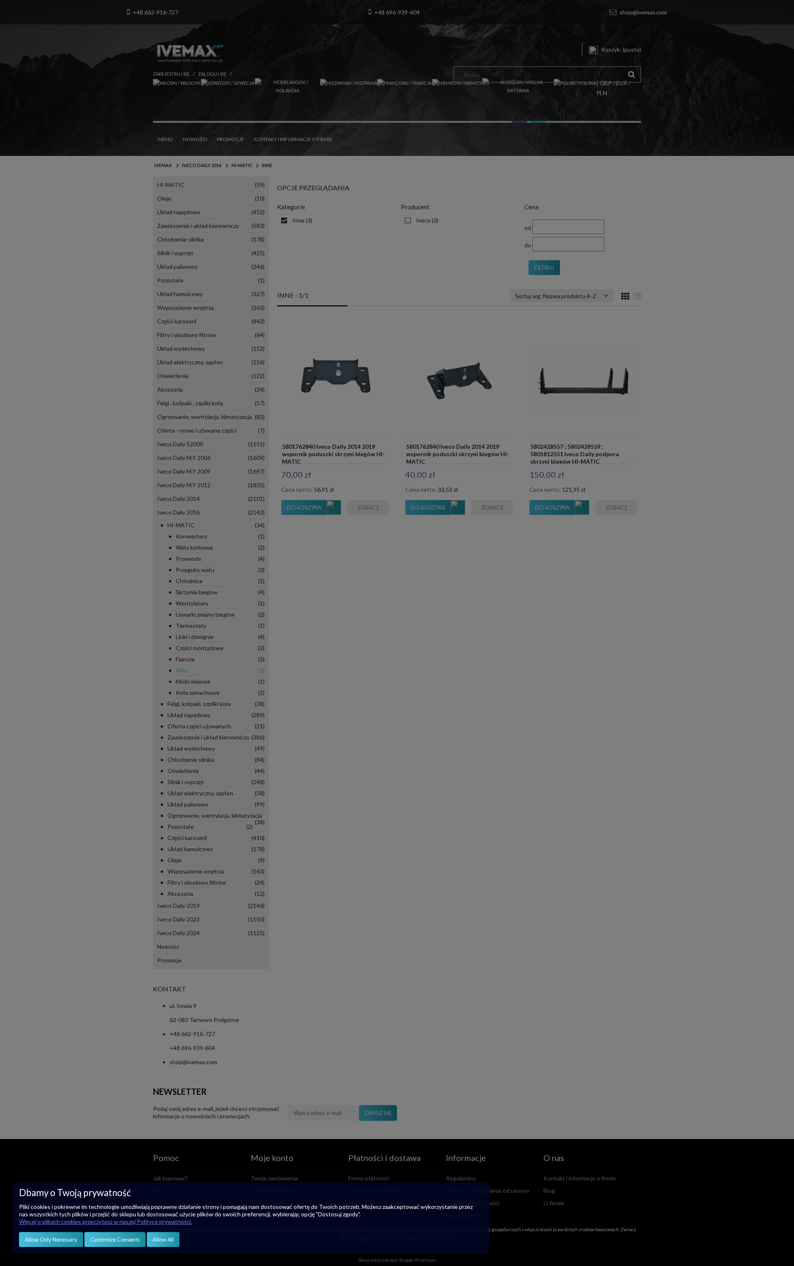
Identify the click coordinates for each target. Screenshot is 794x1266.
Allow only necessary (51, 1239)
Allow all (163, 1239)
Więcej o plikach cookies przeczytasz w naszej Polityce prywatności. (105, 1221)
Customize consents (115, 1239)
